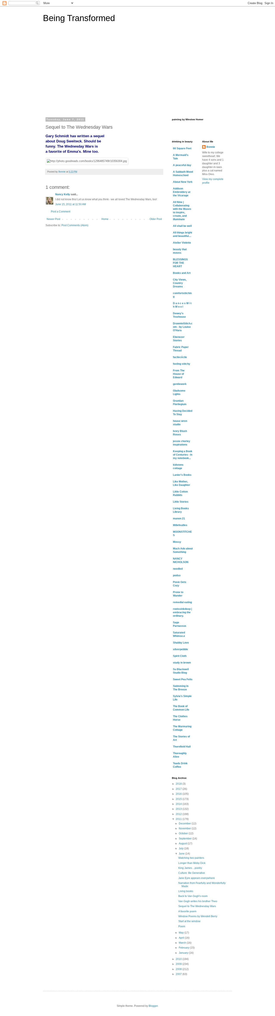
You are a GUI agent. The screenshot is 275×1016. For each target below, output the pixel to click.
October (184, 833)
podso (176, 575)
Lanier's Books (182, 474)
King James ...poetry (190, 868)
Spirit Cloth (179, 656)
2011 (179, 819)
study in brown (182, 662)
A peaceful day (182, 165)
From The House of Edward (179, 374)
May (181, 932)
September (185, 838)
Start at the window (189, 921)
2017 (179, 788)
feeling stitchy (181, 363)
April (182, 937)
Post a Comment (60, 211)
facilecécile (180, 357)
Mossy (177, 541)
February (184, 947)
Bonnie (210, 146)
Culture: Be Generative (191, 872)
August (183, 843)
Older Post (156, 219)
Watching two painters (191, 857)
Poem (181, 926)
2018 (179, 783)
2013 (179, 808)
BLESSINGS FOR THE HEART (180, 263)
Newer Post (53, 219)
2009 (179, 964)
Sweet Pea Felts (182, 679)
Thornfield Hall (182, 746)
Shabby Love (181, 642)
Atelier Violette (182, 242)
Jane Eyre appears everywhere (196, 878)
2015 (179, 799)
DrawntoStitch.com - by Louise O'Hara (182, 327)
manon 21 (179, 518)
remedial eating (182, 602)
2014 (179, 803)
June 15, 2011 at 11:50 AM (70, 204)
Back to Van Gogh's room (193, 896)
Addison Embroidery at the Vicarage (181, 192)
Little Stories (180, 501)
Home (104, 219)
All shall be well (182, 225)
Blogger (153, 1005)
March (183, 942)
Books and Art (182, 273)
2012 (179, 814)
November (185, 828)
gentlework (179, 384)
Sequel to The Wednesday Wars (197, 906)
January (184, 952)
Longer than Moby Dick (191, 863)
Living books (185, 891)
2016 (179, 793)
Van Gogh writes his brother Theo (197, 901)
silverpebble (180, 649)
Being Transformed (79, 18)
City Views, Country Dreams (179, 283)
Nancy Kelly (62, 194)
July (181, 848)
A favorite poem (187, 911)
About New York (182, 181)
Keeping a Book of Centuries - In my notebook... (182, 455)
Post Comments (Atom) (74, 225)
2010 (179, 959)
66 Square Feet (182, 148)
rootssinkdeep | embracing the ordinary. (182, 612)
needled (178, 568)
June (182, 853)
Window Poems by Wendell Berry (197, 916)
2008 (179, 969)
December (185, 823)
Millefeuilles (180, 525)
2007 (179, 974)
